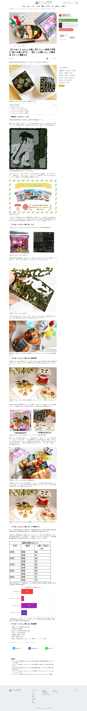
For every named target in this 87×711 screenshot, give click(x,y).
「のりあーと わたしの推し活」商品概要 (19, 113)
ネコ (68, 82)
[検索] (76, 2)
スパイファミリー (68, 80)
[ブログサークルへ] (68, 25)
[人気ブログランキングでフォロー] (68, 21)
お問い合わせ (54, 691)
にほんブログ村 (62, 39)
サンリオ (71, 77)
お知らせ (57, 6)
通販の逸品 (62, 70)
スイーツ (61, 77)
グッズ (33, 6)
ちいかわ (61, 80)
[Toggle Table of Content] (53, 105)
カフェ (66, 77)
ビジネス (47, 6)
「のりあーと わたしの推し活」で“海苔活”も (20, 111)
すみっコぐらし (62, 82)
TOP (24, 6)
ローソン (66, 75)
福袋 (43, 6)
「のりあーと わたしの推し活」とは (18, 108)
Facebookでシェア (35, 648)
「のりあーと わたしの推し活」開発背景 (19, 110)
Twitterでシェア (18, 648)
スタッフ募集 (44, 693)
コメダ (74, 70)
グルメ (28, 6)
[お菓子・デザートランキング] (65, 16)
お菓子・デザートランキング (64, 17)
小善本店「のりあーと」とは (17, 107)
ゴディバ (61, 75)
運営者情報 (44, 691)
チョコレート (73, 75)
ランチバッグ (11, 8)
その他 (62, 6)
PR (52, 6)
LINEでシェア (51, 648)
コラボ (38, 6)
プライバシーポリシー (46, 694)
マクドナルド (68, 70)
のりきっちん (39, 638)
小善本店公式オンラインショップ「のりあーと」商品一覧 (22, 642)
